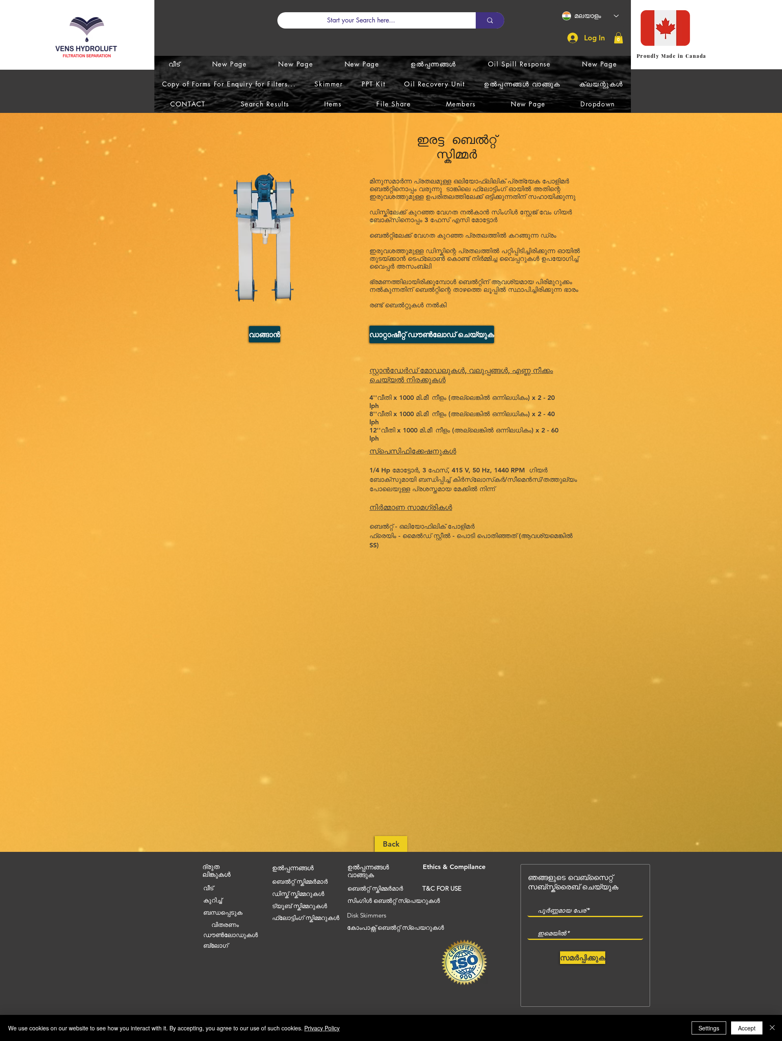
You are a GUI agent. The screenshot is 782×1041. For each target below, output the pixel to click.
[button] (618, 37)
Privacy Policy (322, 1028)
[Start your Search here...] (490, 20)
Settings (709, 1028)
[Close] (772, 1027)
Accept (747, 1028)
